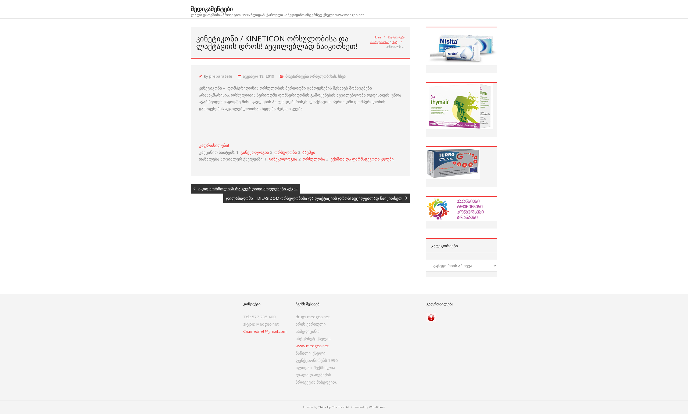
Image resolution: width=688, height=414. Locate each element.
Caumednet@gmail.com (264, 331)
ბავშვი (308, 152)
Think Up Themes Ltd (333, 407)
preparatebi (220, 76)
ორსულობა (285, 152)
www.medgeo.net (312, 345)
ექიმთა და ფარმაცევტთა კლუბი (362, 159)
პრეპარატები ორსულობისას (310, 76)
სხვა (394, 42)
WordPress (377, 407)
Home (377, 37)
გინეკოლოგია (255, 152)
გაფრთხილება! (214, 145)
